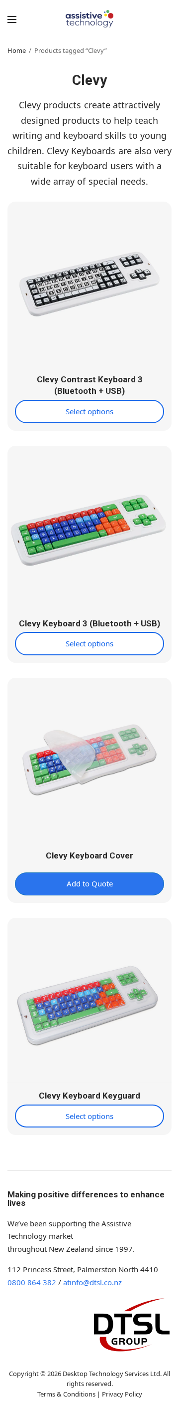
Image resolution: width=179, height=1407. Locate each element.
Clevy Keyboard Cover (89, 855)
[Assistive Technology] (90, 18)
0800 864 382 (31, 1282)
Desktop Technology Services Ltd (111, 1373)
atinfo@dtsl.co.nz (92, 1282)
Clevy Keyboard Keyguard (89, 1096)
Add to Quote (90, 883)
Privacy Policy (122, 1394)
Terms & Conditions (66, 1394)
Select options (89, 411)
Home (16, 50)
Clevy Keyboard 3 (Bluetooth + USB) (89, 623)
